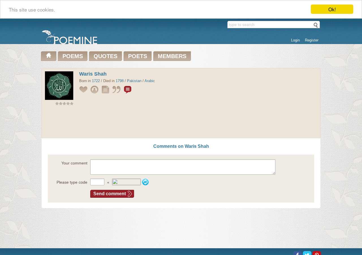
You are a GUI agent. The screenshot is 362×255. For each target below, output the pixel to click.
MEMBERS (172, 56)
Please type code (72, 182)
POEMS (73, 56)
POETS (137, 56)
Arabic (150, 81)
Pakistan (134, 81)
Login (295, 40)
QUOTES (105, 56)
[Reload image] (145, 182)
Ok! (332, 9)
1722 (96, 81)
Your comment (74, 163)
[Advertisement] (181, 123)
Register (311, 40)
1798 (120, 81)
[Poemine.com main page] (49, 56)
